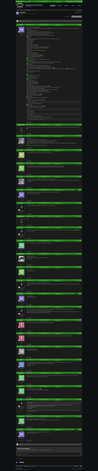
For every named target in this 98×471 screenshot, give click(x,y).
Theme (17, 469)
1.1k (21, 277)
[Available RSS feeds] (80, 466)
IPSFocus (21, 468)
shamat (21, 163)
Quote (30, 122)
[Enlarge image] (29, 36)
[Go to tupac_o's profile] (21, 325)
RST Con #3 (60, 5)
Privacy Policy (21, 469)
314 (22, 357)
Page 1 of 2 (27, 444)
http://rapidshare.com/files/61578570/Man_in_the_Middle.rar (37, 145)
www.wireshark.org (33, 52)
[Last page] (23, 21)
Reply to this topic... (26, 453)
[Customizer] (30, 2)
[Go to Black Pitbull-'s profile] (21, 259)
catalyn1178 (21, 386)
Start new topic (67, 16)
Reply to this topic (76, 16)
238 (22, 146)
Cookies (30, 469)
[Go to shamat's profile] (21, 168)
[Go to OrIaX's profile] (21, 364)
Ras (21, 267)
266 (22, 264)
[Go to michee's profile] (21, 351)
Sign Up (26, 1)
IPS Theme (17, 468)
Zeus (22, 176)
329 (22, 370)
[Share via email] (23, 462)
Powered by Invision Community (76, 469)
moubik (22, 13)
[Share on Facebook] (20, 462)
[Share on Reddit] (21, 462)
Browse (66, 5)
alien (21, 203)
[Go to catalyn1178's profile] (21, 378)
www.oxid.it (30, 51)
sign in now (39, 449)
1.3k (22, 35)
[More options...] (80, 24)
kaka (21, 150)
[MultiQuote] (27, 122)
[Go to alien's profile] (21, 208)
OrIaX (22, 359)
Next (21, 444)
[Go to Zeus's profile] (21, 141)
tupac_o (21, 320)
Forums (53, 5)
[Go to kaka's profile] (21, 155)
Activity (73, 5)
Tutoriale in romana (33, 13)
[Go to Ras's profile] (21, 272)
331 (22, 213)
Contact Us (26, 469)
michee (21, 346)
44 (21, 160)
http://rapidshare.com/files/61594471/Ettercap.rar (40, 180)
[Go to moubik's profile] (17, 13)
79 (21, 383)
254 (22, 251)
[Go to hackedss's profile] (21, 245)
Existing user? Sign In (20, 1)
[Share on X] (18, 462)
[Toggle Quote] (28, 402)
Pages (79, 5)
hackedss (21, 240)
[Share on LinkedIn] (17, 462)
